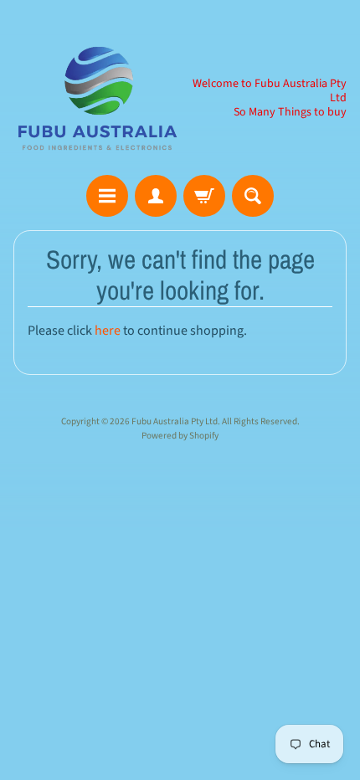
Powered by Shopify (180, 435)
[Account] (156, 196)
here (108, 330)
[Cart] (204, 196)
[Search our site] (253, 196)
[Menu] (107, 196)
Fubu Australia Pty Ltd (174, 421)
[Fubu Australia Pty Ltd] (96, 98)
